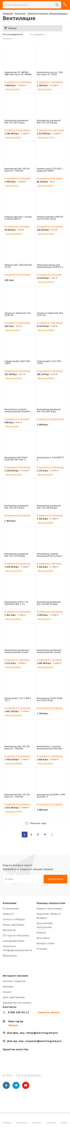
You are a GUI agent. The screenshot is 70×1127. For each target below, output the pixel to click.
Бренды (8, 986)
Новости (8, 914)
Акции (7, 992)
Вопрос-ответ (45, 943)
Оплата (41, 932)
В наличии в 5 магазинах (17, 371)
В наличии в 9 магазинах (17, 130)
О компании (11, 908)
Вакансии (9, 930)
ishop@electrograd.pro (32, 1032)
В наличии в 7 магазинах (17, 708)
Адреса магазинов (49, 908)
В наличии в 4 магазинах (17, 322)
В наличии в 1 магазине (16, 226)
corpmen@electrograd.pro (34, 1041)
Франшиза (10, 955)
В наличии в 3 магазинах (50, 178)
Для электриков (14, 997)
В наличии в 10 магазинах (18, 82)
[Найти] (57, 4)
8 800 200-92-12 (18, 1012)
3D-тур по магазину (16, 935)
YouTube (25, 1085)
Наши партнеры (13, 924)
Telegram (16, 1085)
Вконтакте (6, 1085)
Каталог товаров (14, 981)
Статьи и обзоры (14, 919)
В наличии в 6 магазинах (17, 563)
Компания (9, 903)
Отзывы (41, 948)
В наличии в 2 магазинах (50, 82)
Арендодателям (13, 940)
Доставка (43, 938)
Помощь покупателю (50, 903)
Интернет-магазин (15, 975)
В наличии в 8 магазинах (17, 178)
